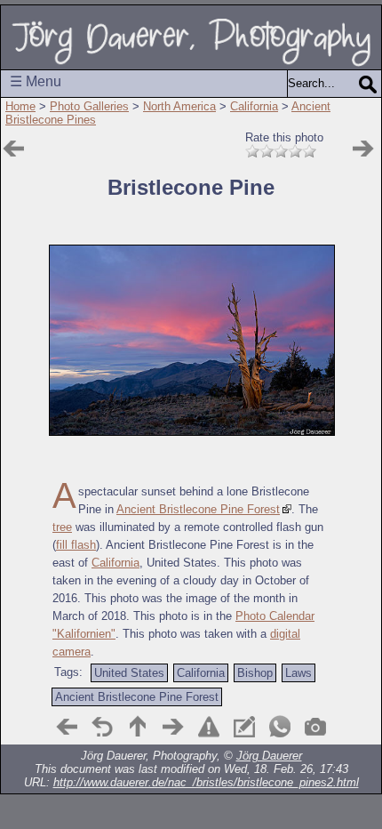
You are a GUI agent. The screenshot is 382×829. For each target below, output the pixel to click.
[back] (102, 726)
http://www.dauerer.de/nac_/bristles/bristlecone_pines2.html (206, 782)
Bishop (255, 673)
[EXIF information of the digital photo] (315, 726)
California (254, 106)
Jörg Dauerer (269, 755)
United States (129, 673)
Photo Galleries (89, 106)
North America (179, 106)
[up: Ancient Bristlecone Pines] (137, 726)
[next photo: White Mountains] (363, 148)
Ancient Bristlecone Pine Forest (198, 509)
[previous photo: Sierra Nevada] (66, 726)
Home (20, 106)
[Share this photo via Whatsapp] (280, 726)
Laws (298, 673)
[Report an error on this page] (209, 726)
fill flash (76, 544)
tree (62, 527)
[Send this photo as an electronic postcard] (244, 726)
